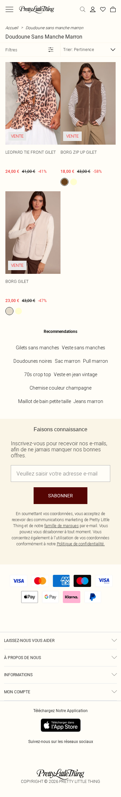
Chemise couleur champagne (60, 388)
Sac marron (67, 361)
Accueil (11, 27)
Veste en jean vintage (75, 374)
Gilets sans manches (37, 348)
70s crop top (37, 374)
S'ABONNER (60, 495)
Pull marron (95, 361)
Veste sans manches (83, 348)
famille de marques (61, 525)
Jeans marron (88, 401)
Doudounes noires (32, 361)
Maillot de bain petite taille (44, 401)
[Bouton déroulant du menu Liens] (9, 9)
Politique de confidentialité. (81, 543)
